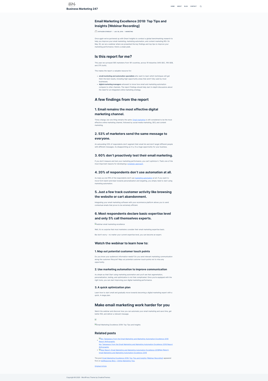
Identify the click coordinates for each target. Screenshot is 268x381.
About (179, 6)
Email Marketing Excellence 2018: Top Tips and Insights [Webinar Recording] (132, 358)
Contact (193, 6)
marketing (129, 31)
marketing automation (143, 178)
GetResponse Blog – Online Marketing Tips (118, 361)
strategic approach (135, 164)
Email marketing (139, 120)
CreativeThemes (104, 377)
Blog (186, 6)
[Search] (201, 6)
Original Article (101, 366)
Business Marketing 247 (82, 8)
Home (173, 6)
